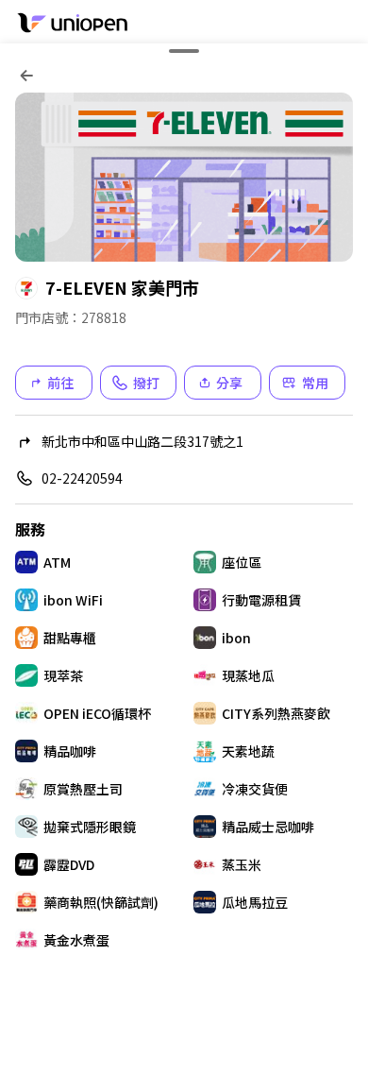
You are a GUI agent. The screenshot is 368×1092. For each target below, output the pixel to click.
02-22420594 (82, 478)
